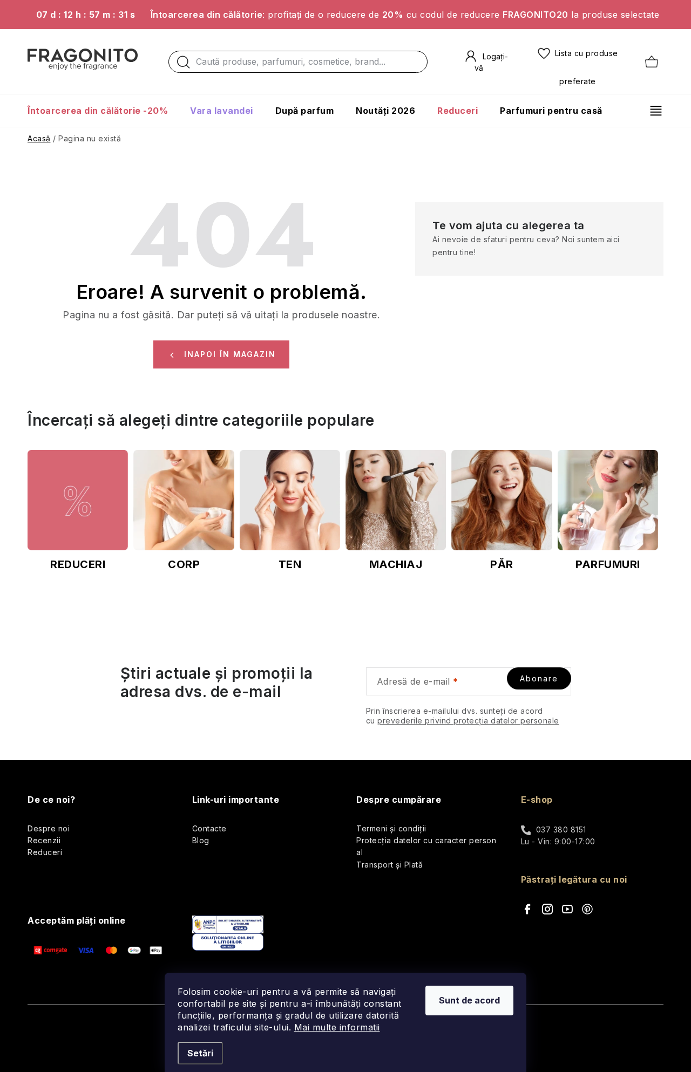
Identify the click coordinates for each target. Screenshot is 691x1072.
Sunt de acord (469, 1000)
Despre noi (49, 828)
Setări (200, 1053)
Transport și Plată (389, 864)
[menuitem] (103, 110)
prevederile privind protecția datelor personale (468, 720)
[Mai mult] (652, 110)
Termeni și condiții (391, 828)
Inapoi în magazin (230, 354)
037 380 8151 (561, 829)
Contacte (209, 828)
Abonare (539, 678)
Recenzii (44, 840)
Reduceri (45, 852)
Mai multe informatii (337, 1027)
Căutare (183, 65)
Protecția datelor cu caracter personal (426, 846)
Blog (200, 840)
